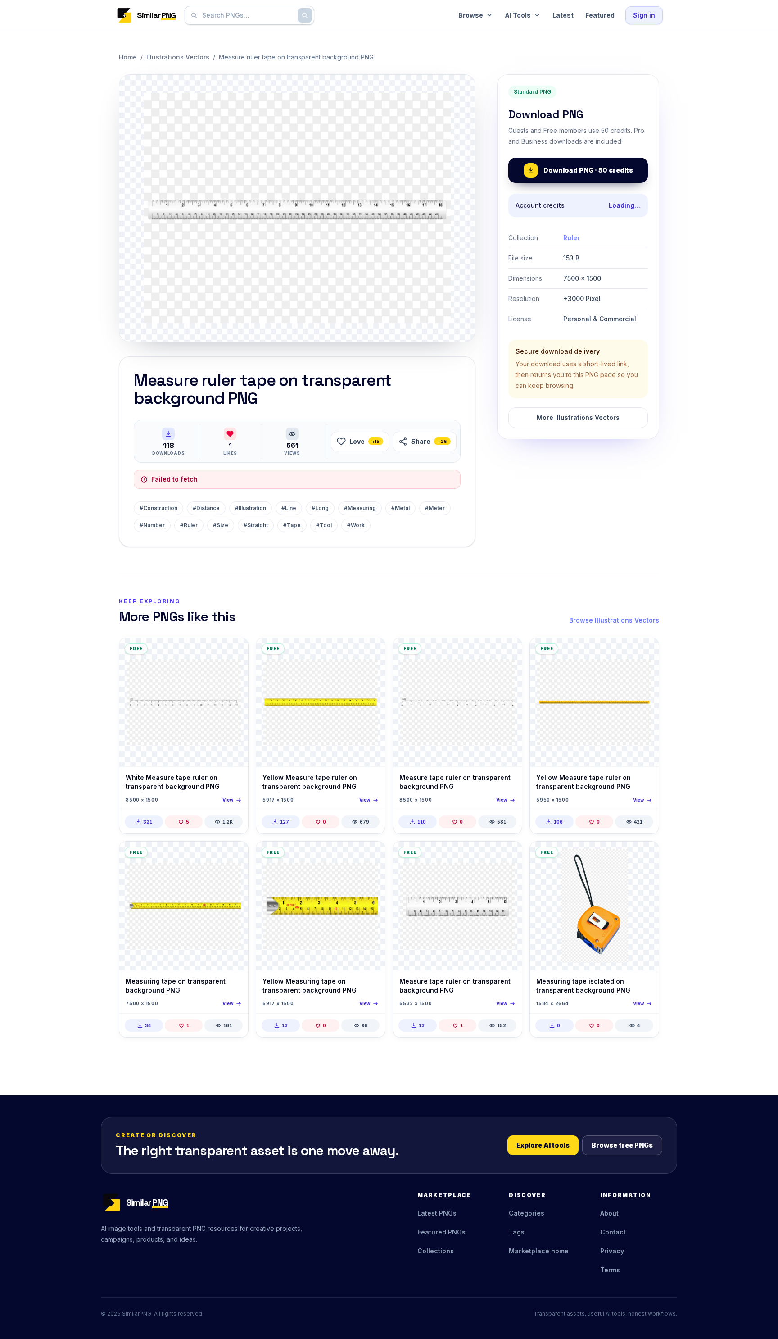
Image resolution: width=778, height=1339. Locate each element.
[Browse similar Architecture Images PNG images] (644, 856)
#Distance (206, 508)
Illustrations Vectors (177, 57)
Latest (563, 15)
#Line (288, 508)
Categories (526, 1213)
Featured (600, 15)
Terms (610, 1270)
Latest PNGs (437, 1213)
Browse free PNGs (622, 1145)
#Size (220, 525)
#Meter (435, 508)
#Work (356, 525)
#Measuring (360, 508)
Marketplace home (539, 1251)
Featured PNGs (441, 1232)
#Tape (292, 525)
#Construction (158, 508)
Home (128, 57)
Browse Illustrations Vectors (614, 620)
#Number (152, 525)
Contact (613, 1232)
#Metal (400, 508)
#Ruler (189, 525)
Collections (435, 1251)
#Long (320, 508)
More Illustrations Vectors (578, 417)
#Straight (256, 525)
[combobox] (247, 15)
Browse (470, 15)
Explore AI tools (543, 1145)
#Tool (324, 525)
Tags (517, 1232)
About (609, 1213)
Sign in (644, 15)
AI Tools (518, 15)
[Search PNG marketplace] (305, 15)
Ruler (571, 237)
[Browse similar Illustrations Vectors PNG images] (234, 652)
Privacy (612, 1251)
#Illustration (250, 508)
